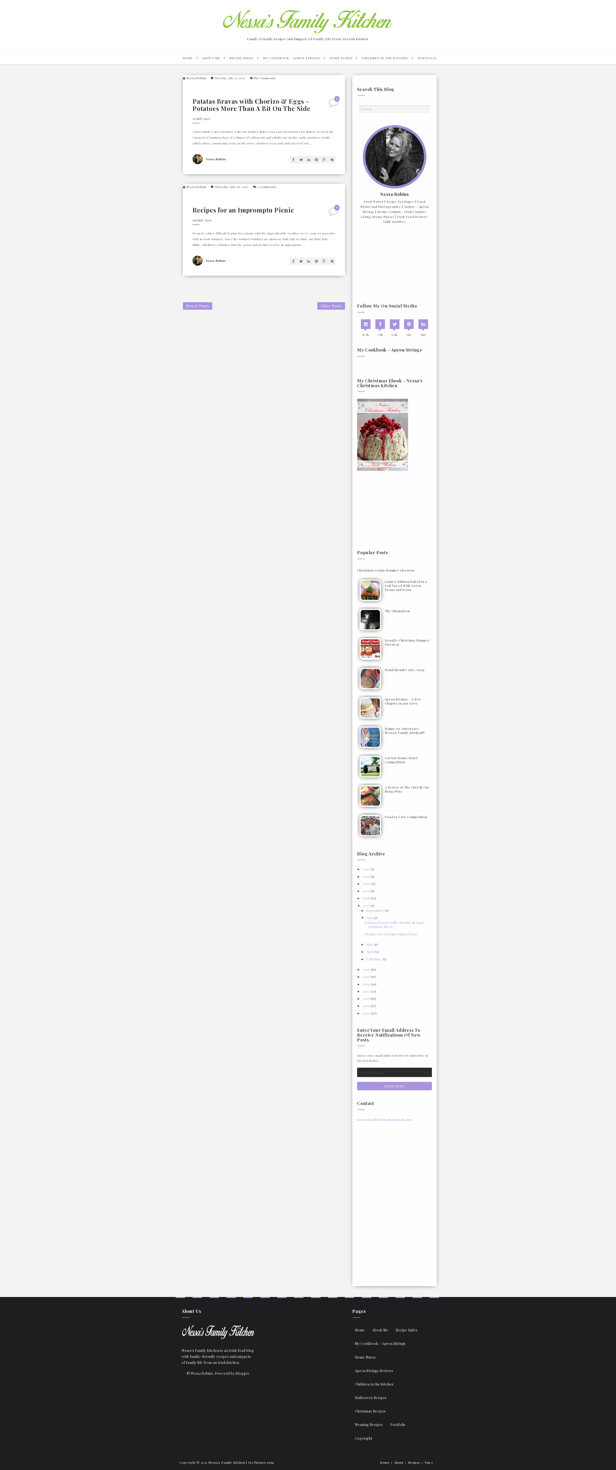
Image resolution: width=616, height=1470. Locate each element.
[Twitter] (394, 324)
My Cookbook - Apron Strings (292, 58)
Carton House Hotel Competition (401, 760)
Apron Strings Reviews (374, 1370)
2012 (366, 998)
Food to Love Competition (406, 817)
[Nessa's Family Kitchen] (218, 1332)
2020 (366, 884)
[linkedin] (423, 324)
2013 (366, 991)
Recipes (414, 1462)
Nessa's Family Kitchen (226, 1462)
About (399, 1462)
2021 (366, 876)
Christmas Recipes (370, 1411)
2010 (366, 1013)
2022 (366, 869)
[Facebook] (380, 324)
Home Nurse (341, 58)
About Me (211, 58)
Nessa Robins (196, 78)
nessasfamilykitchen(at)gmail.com (384, 1119)
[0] (334, 104)
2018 (366, 898)
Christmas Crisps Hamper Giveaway (386, 570)
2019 (366, 891)
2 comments (266, 187)
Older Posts (331, 305)
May (369, 944)
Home (188, 58)
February (374, 959)
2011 (366, 1006)
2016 (366, 969)
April (370, 952)
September (375, 910)
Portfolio (427, 58)
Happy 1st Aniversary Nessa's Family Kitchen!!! (404, 730)
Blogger (242, 1373)
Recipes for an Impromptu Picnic (243, 210)
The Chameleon (397, 611)
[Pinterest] (409, 324)
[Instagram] (366, 324)
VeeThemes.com (261, 1462)
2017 (366, 906)
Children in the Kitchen (385, 58)
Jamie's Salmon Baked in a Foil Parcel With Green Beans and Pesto (406, 585)
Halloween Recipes (371, 1397)
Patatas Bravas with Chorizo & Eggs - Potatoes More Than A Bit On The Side (251, 105)
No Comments (265, 78)
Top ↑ (428, 1462)
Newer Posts (197, 305)
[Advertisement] (394, 264)
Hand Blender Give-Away (405, 670)
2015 (366, 977)
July (369, 918)
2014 (366, 984)
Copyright (363, 1438)
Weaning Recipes (369, 1424)
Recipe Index (242, 58)
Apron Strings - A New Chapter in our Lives (403, 701)
